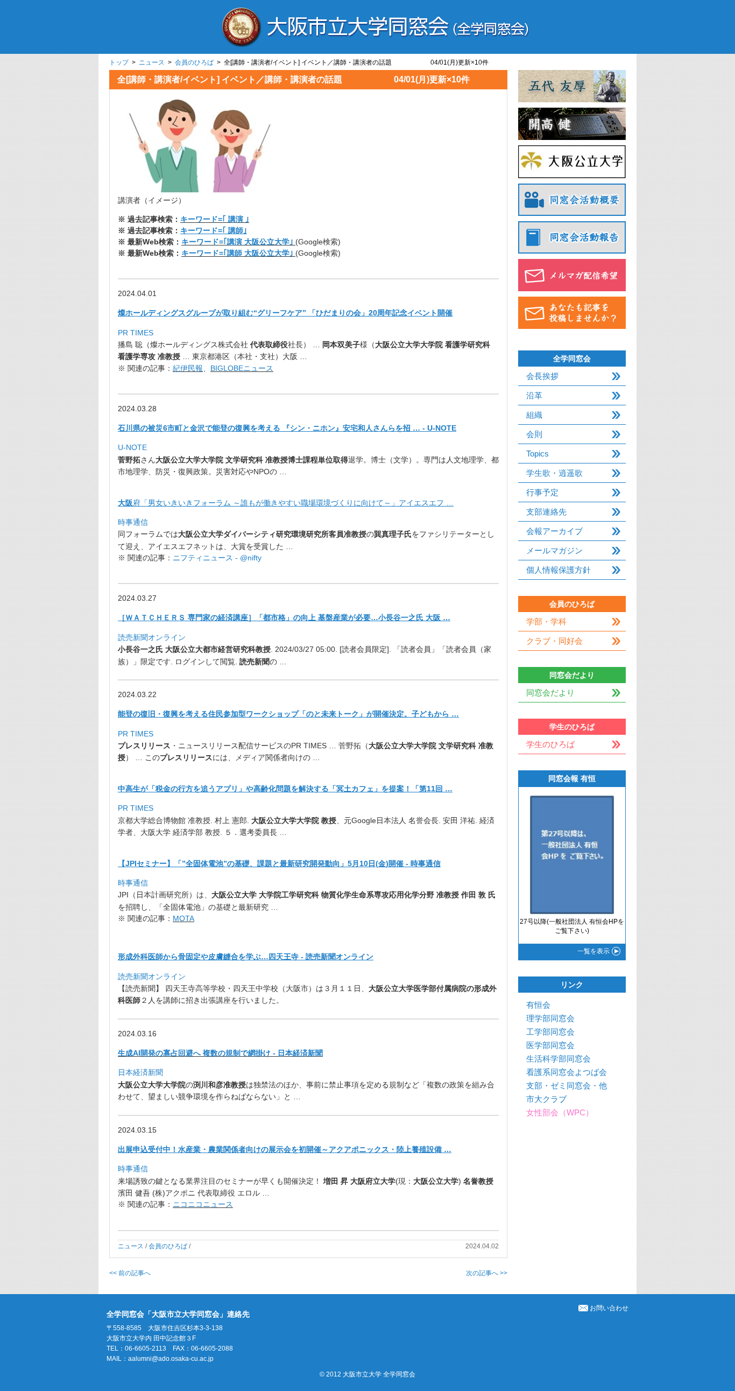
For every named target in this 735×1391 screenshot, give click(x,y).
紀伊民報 (188, 368)
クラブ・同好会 (554, 640)
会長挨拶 (542, 376)
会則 (534, 434)
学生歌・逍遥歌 (554, 472)
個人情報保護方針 (558, 569)
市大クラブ (546, 1099)
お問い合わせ (609, 1308)
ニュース (152, 62)
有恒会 (538, 1004)
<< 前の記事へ (130, 1273)
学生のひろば (550, 744)
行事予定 (542, 492)
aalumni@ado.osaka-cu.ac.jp (171, 1358)
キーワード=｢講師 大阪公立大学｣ (238, 253)
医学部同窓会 (550, 1045)
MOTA (183, 918)
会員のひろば (194, 62)
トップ (119, 62)
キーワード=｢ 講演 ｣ (214, 219)
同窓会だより (550, 692)
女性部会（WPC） (559, 1112)
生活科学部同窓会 (558, 1058)
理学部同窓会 (550, 1018)
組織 (534, 414)
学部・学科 (546, 621)
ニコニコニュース (203, 1204)
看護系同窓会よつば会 (566, 1072)
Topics (537, 453)
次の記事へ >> (486, 1273)
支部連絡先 (546, 511)
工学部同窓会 (550, 1031)
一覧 (593, 951)
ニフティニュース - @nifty (217, 557)
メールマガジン (554, 550)
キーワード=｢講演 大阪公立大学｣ (238, 241)
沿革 (534, 395)
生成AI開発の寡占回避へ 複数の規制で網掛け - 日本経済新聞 (220, 1053)
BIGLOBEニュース (241, 368)
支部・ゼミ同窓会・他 (566, 1085)
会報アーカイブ (554, 531)
